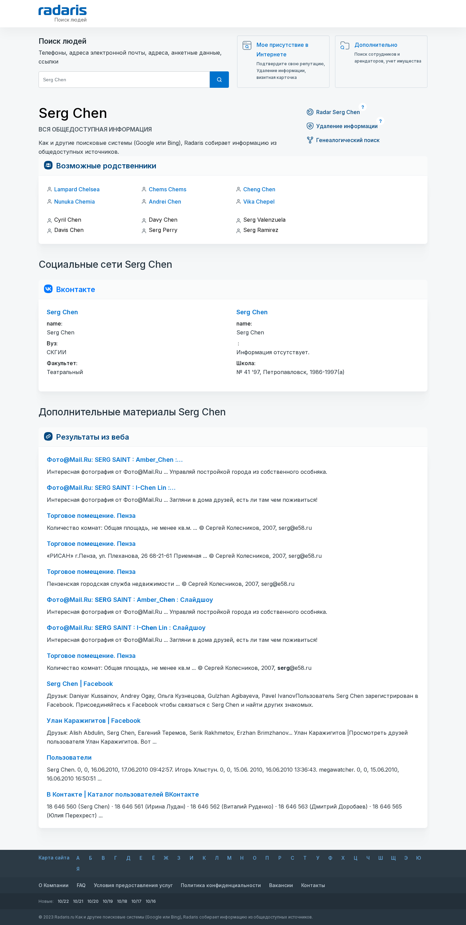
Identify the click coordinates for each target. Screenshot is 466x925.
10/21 (78, 901)
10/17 (136, 901)
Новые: (46, 901)
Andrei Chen (165, 201)
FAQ (81, 885)
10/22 (63, 901)
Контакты (313, 885)
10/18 (122, 901)
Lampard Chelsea (77, 189)
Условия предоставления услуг (133, 885)
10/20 (93, 901)
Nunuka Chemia (74, 201)
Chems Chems (167, 189)
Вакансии (281, 885)
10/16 (151, 901)
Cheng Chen (259, 189)
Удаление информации (347, 126)
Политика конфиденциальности (221, 885)
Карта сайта (54, 857)
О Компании (54, 885)
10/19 (108, 901)
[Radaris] (63, 10)
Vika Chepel (259, 201)
